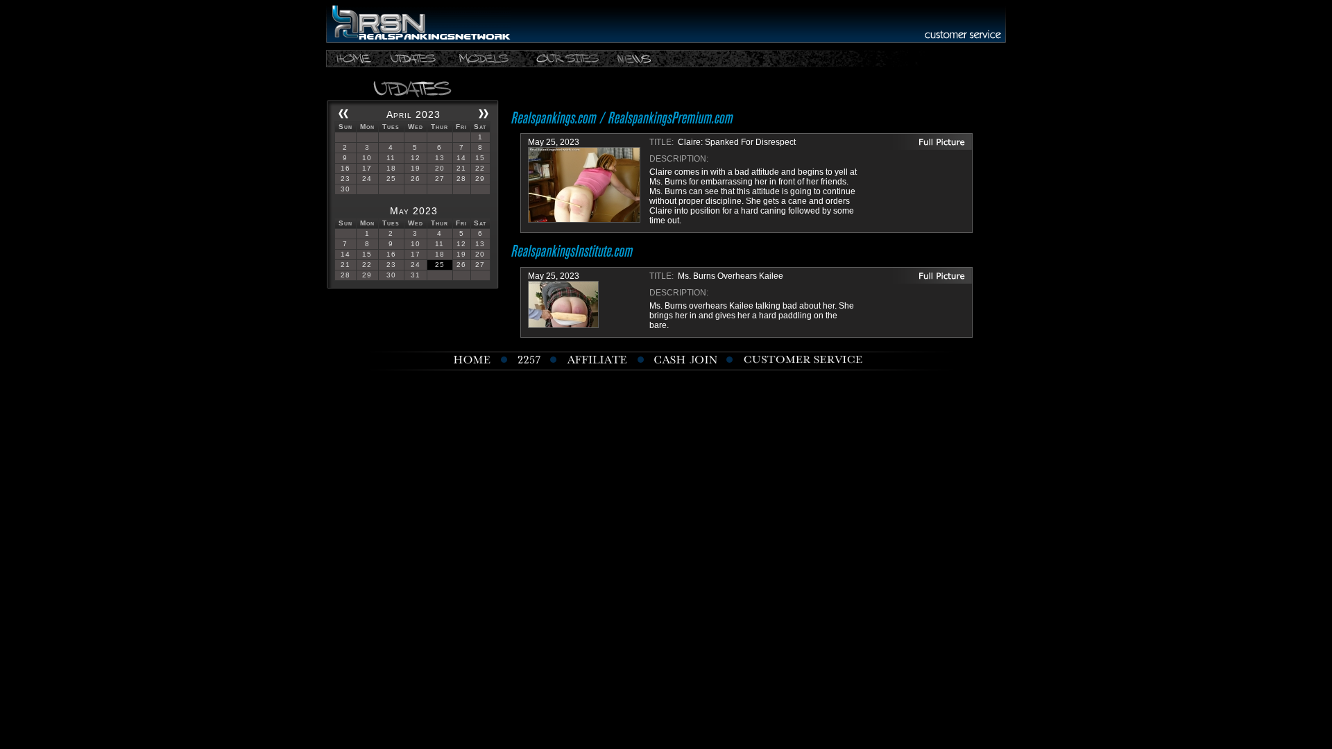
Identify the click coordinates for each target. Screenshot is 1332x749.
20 (440, 168)
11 (390, 158)
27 (440, 178)
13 (440, 158)
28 (461, 178)
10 (367, 158)
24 (367, 178)
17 (367, 168)
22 (480, 168)
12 (415, 158)
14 (461, 158)
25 (391, 178)
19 (415, 168)
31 (415, 275)
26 (415, 178)
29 (480, 178)
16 (345, 168)
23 (345, 178)
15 (480, 158)
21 (461, 168)
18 (391, 168)
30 (345, 189)
